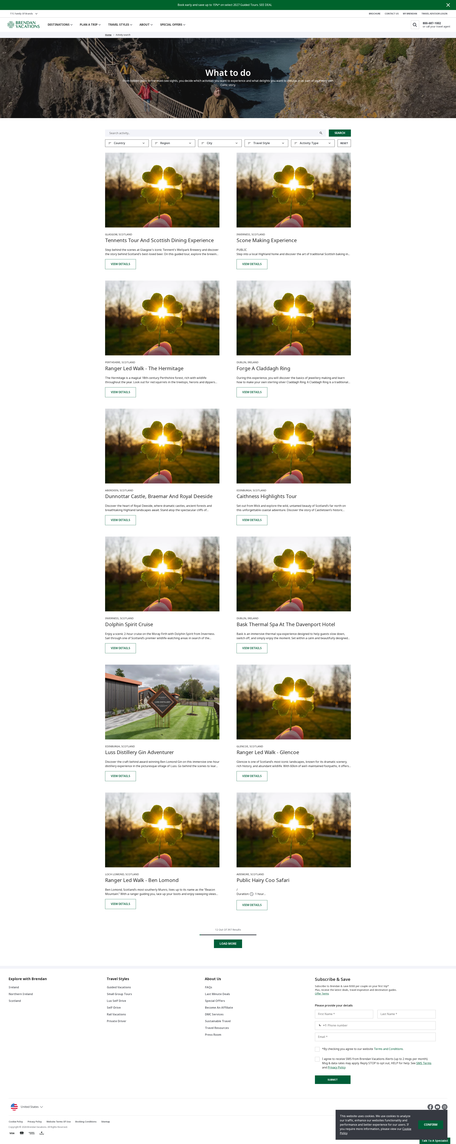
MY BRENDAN (410, 13)
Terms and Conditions (388, 1049)
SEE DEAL (265, 5)
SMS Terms (423, 1063)
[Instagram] (444, 1107)
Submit (333, 1079)
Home (108, 35)
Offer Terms (322, 993)
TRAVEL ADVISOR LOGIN (434, 13)
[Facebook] (431, 1107)
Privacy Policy (336, 1067)
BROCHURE (374, 13)
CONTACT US (392, 13)
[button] (27, 1107)
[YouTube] (438, 1107)
